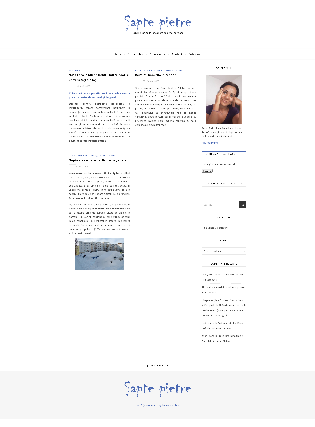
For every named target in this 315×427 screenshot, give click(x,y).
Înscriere (207, 171)
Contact (177, 54)
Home (118, 54)
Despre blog (135, 54)
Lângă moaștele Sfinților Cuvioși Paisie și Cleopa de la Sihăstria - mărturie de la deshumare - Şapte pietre (224, 305)
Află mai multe (210, 142)
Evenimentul (77, 70)
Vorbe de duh (174, 70)
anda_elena (208, 274)
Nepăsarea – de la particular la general (98, 160)
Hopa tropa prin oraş (149, 70)
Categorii (195, 54)
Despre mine (158, 54)
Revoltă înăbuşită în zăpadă (155, 74)
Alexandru (207, 287)
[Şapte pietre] (157, 23)
